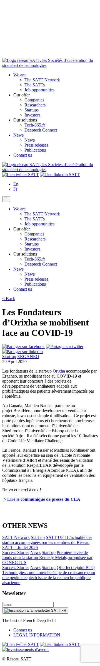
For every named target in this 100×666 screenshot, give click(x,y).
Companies (34, 100)
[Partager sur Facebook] (23, 346)
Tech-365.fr (34, 125)
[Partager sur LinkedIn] (22, 351)
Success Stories (15, 552)
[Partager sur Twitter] (64, 346)
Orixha (59, 371)
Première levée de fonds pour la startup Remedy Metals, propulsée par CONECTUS (47, 557)
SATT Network (16, 537)
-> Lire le (10, 499)
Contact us (22, 155)
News (18, 135)
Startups (31, 110)
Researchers (35, 105)
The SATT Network (42, 79)
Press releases (36, 145)
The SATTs (34, 84)
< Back (8, 298)
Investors (32, 115)
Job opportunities (39, 89)
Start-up (9, 356)
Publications (35, 150)
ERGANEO (28, 356)
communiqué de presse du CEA (50, 499)
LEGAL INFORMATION (36, 635)
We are (19, 74)
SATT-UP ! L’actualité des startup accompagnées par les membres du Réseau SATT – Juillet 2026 (47, 542)
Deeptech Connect (40, 130)
